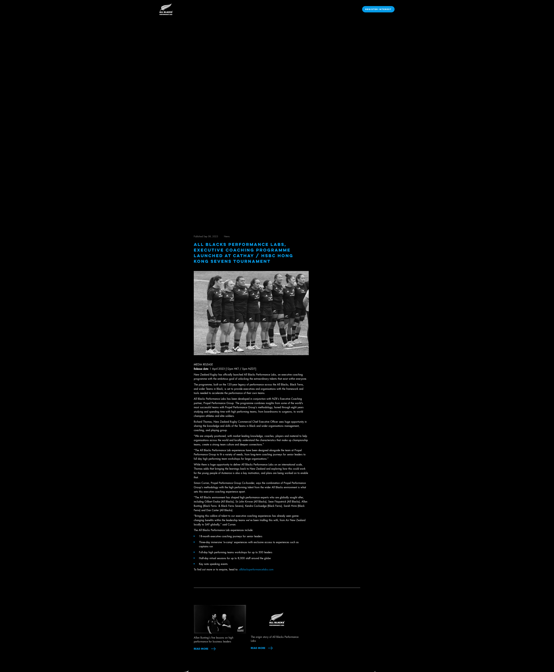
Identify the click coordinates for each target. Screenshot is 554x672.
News (227, 236)
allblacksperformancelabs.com (256, 569)
